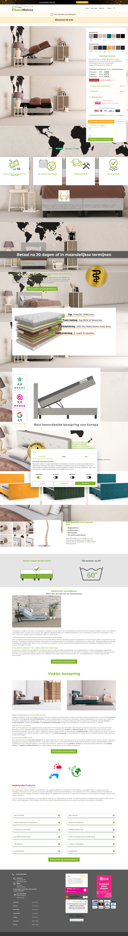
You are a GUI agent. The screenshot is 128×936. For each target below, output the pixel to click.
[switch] (56, 477)
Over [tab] (86, 456)
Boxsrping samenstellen (64, 661)
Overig (109, 8)
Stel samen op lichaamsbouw (101, 121)
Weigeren (42, 483)
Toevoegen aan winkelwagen (101, 139)
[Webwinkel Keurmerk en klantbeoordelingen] (104, 897)
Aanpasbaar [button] (94, 91)
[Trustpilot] (77, 921)
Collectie (101, 8)
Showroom (94, 8)
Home (87, 8)
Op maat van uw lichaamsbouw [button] (100, 86)
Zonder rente (107, 100)
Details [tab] (64, 456)
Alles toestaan (85, 483)
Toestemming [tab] (41, 456)
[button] (86, 897)
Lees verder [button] (73, 910)
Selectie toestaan (64, 483)
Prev (2, 488)
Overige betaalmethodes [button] (97, 115)
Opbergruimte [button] (97, 97)
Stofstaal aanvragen (97, 126)
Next (125, 488)
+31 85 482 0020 (21, 874)
